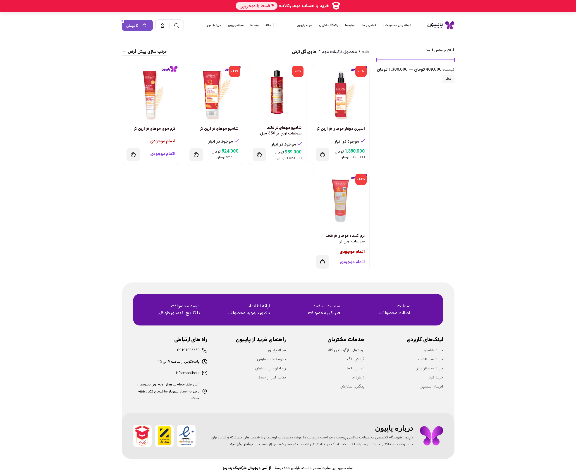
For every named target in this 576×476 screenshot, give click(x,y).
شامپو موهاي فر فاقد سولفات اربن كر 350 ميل (281, 130)
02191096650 (188, 350)
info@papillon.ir (188, 373)
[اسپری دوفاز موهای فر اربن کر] (340, 92)
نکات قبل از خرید (272, 377)
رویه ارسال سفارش (270, 368)
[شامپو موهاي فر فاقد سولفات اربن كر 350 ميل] (277, 92)
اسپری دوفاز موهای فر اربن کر (341, 129)
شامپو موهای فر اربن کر (219, 129)
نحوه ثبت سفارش (271, 359)
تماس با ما (355, 368)
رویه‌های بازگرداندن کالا (346, 350)
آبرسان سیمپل (431, 386)
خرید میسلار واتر (429, 368)
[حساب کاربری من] (162, 25)
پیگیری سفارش (352, 386)
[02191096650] (204, 350)
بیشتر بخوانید (241, 444)
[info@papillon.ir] (204, 373)
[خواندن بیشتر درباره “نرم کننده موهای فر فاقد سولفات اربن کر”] (322, 262)
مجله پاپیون (276, 350)
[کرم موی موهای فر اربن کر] (151, 92)
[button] (322, 154)
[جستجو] (176, 25)
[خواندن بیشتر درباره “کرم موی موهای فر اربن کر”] (133, 154)
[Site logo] (440, 25)
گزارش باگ (355, 359)
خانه (366, 52)
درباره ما (357, 377)
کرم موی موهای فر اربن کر (154, 129)
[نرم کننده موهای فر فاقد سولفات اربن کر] (340, 200)
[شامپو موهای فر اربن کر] (214, 92)
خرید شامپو (433, 350)
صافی (448, 79)
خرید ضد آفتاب (430, 359)
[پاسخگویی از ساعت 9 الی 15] (204, 361)
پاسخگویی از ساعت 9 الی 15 (179, 361)
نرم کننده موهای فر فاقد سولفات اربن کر (345, 238)
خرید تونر (435, 377)
